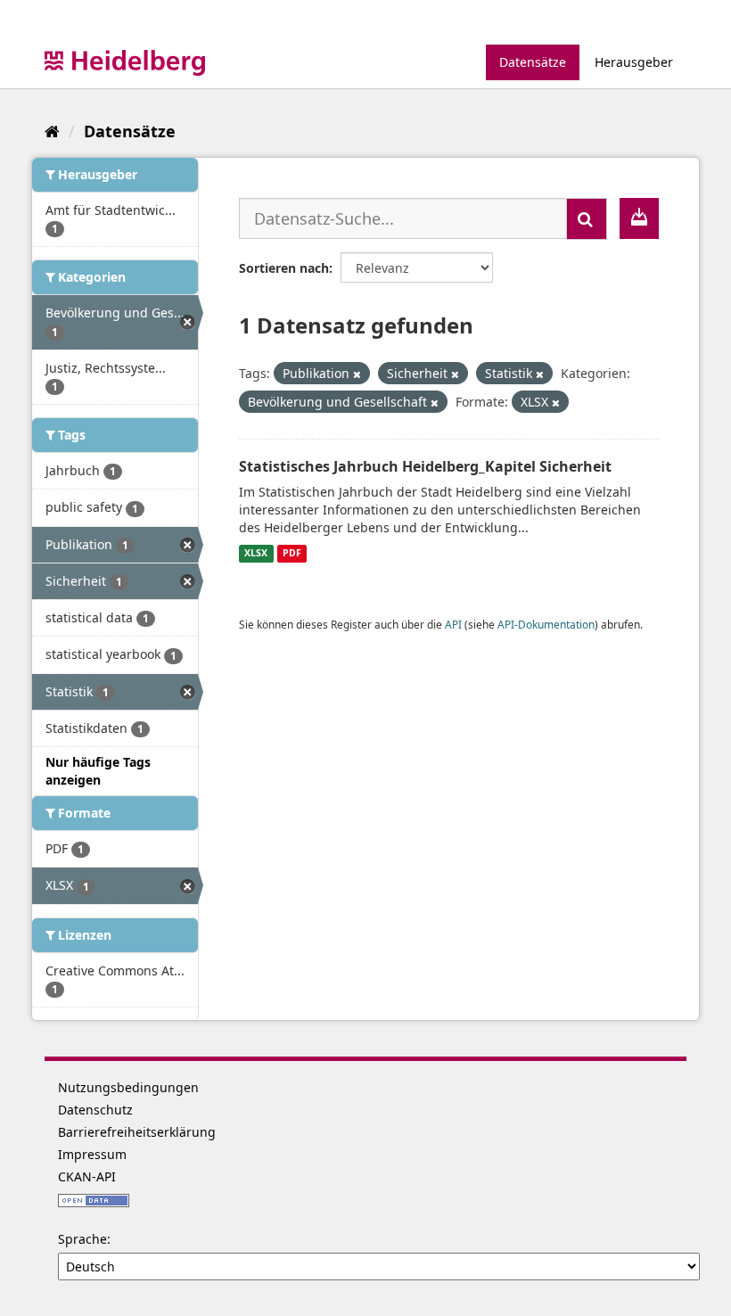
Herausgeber (634, 61)
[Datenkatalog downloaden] (639, 218)
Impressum (92, 1154)
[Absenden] (586, 219)
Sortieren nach (284, 267)
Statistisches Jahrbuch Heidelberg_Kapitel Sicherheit (425, 466)
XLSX (255, 553)
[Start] (52, 131)
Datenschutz (95, 1109)
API (453, 624)
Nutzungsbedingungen (128, 1087)
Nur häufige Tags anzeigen (98, 770)
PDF (292, 553)
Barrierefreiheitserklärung (137, 1131)
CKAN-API (87, 1176)
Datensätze (532, 61)
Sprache (82, 1238)
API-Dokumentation (546, 624)
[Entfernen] (357, 374)
